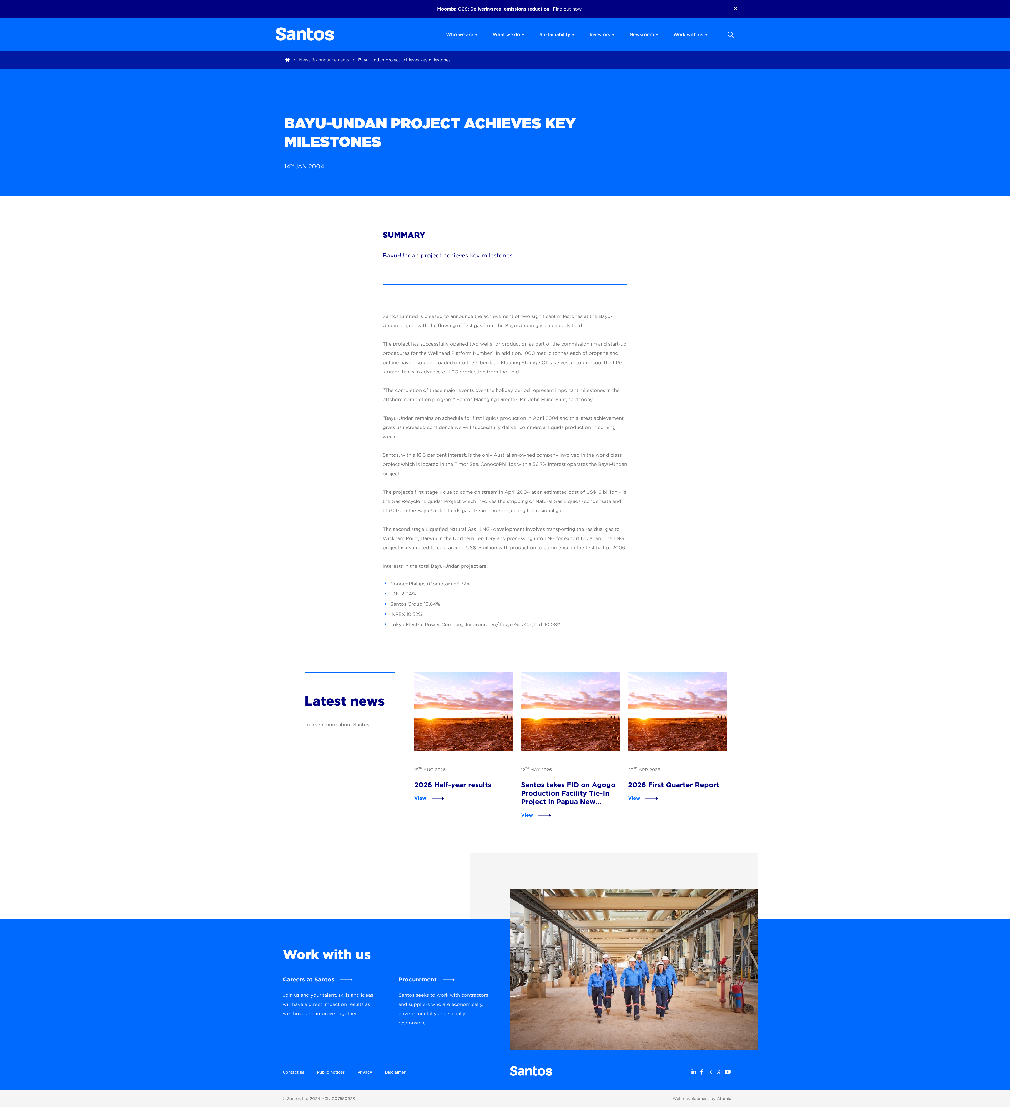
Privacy (364, 1072)
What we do (506, 34)
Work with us (688, 34)
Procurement (417, 979)
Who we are (459, 34)
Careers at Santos (308, 979)
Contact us (293, 1072)
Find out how (567, 9)
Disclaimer (395, 1072)
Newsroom (642, 34)
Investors (600, 34)
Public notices (331, 1072)
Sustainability (554, 34)
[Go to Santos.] (287, 59)
